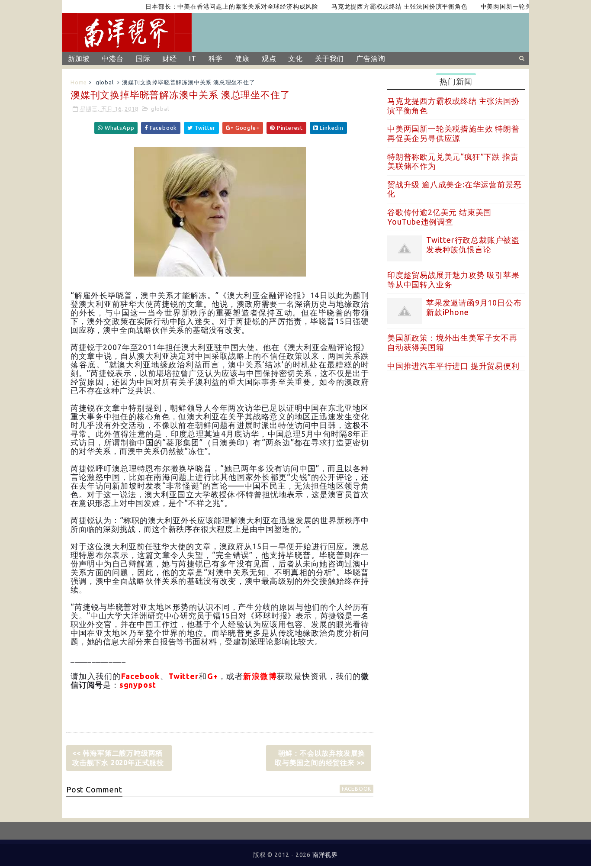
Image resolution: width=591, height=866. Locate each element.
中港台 (112, 58)
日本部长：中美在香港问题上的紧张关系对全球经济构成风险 (218, 6)
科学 (216, 58)
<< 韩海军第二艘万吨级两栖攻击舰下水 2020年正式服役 (118, 757)
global (105, 82)
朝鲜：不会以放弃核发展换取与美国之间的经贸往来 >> (320, 757)
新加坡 (79, 58)
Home (79, 82)
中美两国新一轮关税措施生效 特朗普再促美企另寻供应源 (453, 133)
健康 (242, 58)
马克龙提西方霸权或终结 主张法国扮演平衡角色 (386, 6)
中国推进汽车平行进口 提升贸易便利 (453, 365)
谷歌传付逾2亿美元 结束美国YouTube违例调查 (439, 217)
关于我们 (329, 58)
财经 (169, 58)
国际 (143, 58)
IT (192, 58)
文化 (295, 58)
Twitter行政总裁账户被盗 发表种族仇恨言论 (473, 244)
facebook (356, 789)
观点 (269, 58)
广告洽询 (370, 58)
